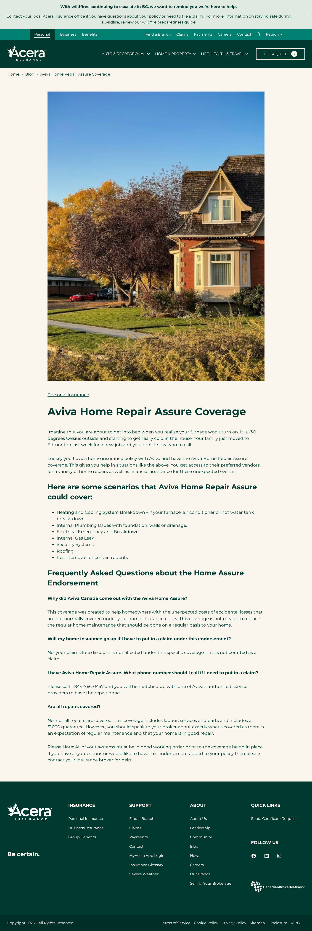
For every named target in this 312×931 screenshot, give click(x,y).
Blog (29, 74)
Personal (42, 34)
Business (68, 34)
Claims (182, 34)
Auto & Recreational (123, 54)
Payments (203, 34)
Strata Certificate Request (274, 818)
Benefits (89, 34)
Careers (225, 34)
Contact (244, 34)
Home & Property (173, 54)
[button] (259, 34)
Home (13, 74)
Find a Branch (158, 34)
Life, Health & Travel (222, 54)
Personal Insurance (68, 394)
